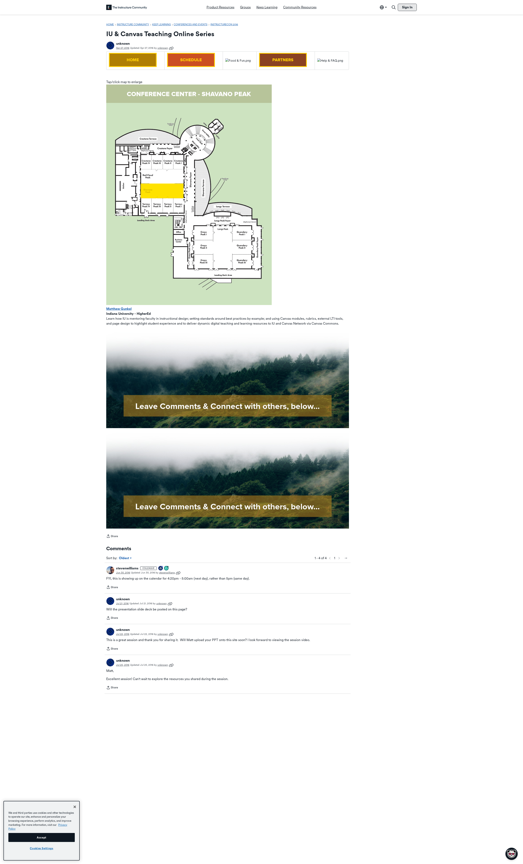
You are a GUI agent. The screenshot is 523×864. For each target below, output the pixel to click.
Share (112, 536)
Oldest (124, 558)
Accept (41, 837)
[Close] (74, 806)
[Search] (393, 7)
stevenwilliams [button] (127, 568)
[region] (41, 831)
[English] (126, 7)
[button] (110, 45)
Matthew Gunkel (119, 309)
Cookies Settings (41, 848)
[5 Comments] (166, 568)
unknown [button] (123, 44)
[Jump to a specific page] (345, 558)
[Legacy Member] (160, 568)
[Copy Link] (171, 48)
